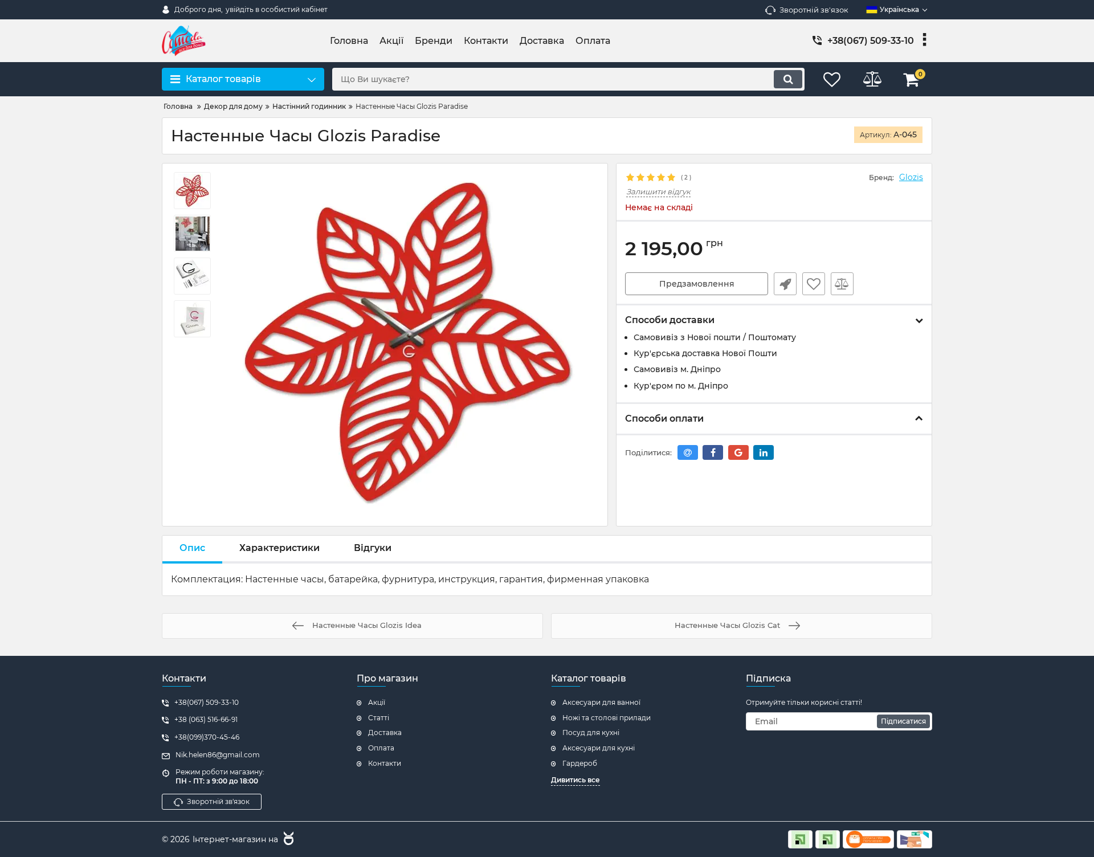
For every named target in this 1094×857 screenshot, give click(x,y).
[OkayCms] (287, 839)
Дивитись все (575, 780)
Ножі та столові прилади (606, 717)
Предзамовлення (696, 284)
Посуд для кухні (590, 732)
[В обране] (813, 283)
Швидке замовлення (785, 283)
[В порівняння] (842, 283)
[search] (788, 79)
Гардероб (579, 763)
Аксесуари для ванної (601, 702)
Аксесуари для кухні (598, 748)
